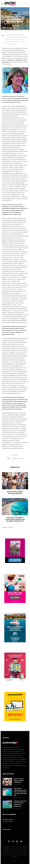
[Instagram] (13, 841)
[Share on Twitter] (15, 458)
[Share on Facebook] (12, 458)
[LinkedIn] (20, 458)
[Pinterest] (17, 458)
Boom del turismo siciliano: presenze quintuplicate (19, 780)
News (15, 13)
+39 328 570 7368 (7, 821)
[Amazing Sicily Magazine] (10, 4)
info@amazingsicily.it (8, 819)
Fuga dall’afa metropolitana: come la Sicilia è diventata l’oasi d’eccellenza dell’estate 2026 (15, 519)
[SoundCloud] (21, 841)
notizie (15, 455)
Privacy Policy (6, 829)
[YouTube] (17, 841)
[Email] (23, 458)
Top (15, 860)
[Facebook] (8, 841)
